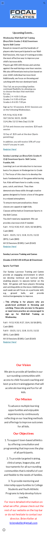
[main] (23, 193)
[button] (2, 3)
